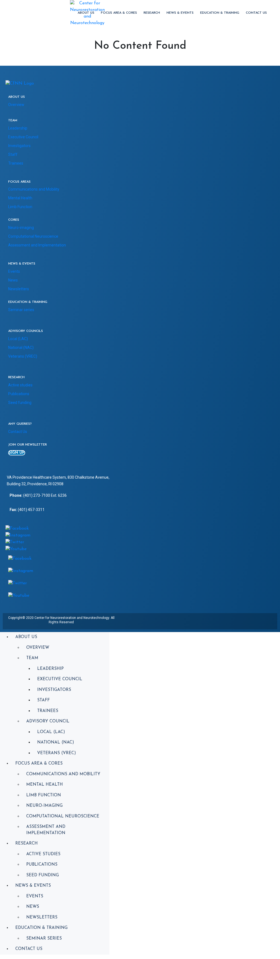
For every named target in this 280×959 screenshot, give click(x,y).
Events (14, 271)
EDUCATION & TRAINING (219, 13)
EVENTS (34, 896)
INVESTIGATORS (54, 690)
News (13, 280)
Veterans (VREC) (22, 356)
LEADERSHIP (50, 669)
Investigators (19, 145)
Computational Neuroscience (33, 236)
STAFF (43, 700)
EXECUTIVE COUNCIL (59, 679)
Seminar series (21, 310)
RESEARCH (152, 13)
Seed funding (19, 402)
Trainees (15, 163)
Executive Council (23, 137)
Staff (13, 154)
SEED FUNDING (42, 875)
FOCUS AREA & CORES (119, 13)
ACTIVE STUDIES (43, 854)
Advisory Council (47, 721)
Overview (16, 104)
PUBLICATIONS (41, 865)
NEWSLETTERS (41, 917)
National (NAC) (21, 347)
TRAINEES (47, 711)
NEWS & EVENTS (180, 13)
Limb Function (20, 207)
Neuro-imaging (21, 227)
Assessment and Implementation (37, 245)
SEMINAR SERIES (44, 939)
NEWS (32, 907)
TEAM (32, 658)
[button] (16, 452)
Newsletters (18, 289)
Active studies (20, 385)
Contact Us (256, 13)
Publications (18, 394)
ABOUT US (86, 13)
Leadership (17, 128)
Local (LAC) (18, 339)
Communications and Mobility (33, 189)
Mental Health (20, 198)
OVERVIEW (37, 648)
